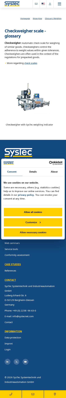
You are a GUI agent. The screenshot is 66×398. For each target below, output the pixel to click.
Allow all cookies (33, 212)
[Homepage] (12, 4)
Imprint (9, 343)
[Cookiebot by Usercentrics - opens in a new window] (49, 163)
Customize (31, 222)
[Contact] (36, 4)
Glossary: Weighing (53, 18)
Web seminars (12, 243)
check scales (30, 63)
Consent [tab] (11, 171)
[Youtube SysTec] (25, 362)
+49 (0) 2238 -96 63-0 (24, 310)
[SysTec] (18, 154)
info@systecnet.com (23, 316)
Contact (9, 322)
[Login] (50, 4)
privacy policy (26, 195)
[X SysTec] (16, 362)
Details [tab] (33, 171)
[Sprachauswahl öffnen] (43, 4)
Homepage (25, 18)
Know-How (37, 18)
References (10, 270)
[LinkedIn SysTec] (7, 362)
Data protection (13, 337)
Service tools (11, 249)
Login (8, 349)
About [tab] (54, 171)
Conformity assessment (17, 254)
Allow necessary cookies (33, 232)
